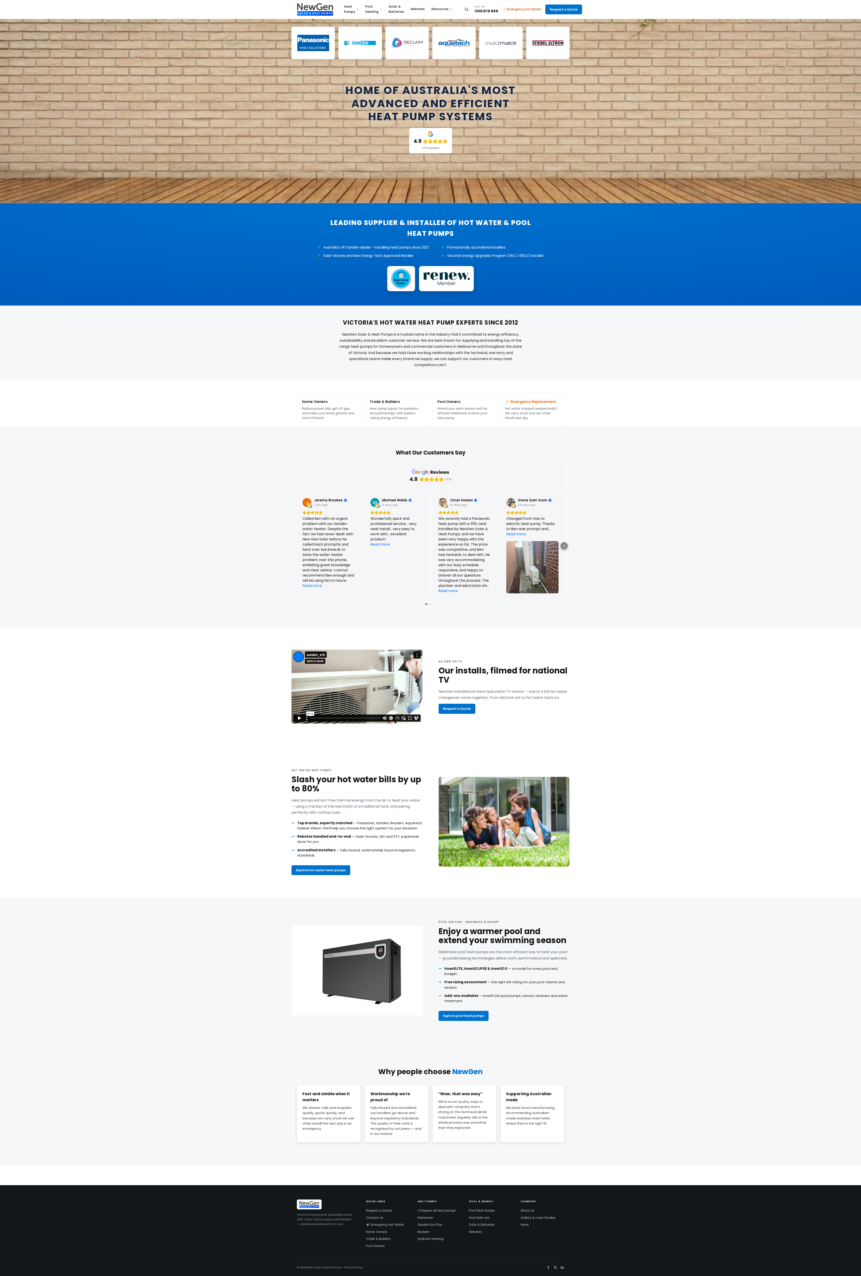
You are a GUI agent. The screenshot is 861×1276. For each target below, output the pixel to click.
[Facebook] (548, 1267)
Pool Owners (375, 1246)
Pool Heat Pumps (482, 1210)
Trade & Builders (378, 1239)
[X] (555, 1267)
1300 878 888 (486, 9)
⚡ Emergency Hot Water (521, 9)
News (525, 1225)
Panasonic (425, 1218)
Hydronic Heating (430, 1239)
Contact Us (374, 1218)
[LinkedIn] (562, 1267)
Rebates (418, 9)
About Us (527, 1210)
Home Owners (376, 1232)
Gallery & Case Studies (538, 1218)
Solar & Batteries (396, 9)
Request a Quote (564, 9)
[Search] (466, 9)
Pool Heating (373, 9)
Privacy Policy (353, 1267)
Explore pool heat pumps (463, 1016)
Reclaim (423, 1232)
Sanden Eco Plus (429, 1225)
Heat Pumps (351, 9)
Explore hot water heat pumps (321, 870)
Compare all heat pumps (436, 1210)
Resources (441, 9)
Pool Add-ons (479, 1218)
